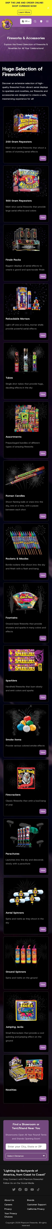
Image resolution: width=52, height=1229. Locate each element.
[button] (26, 21)
